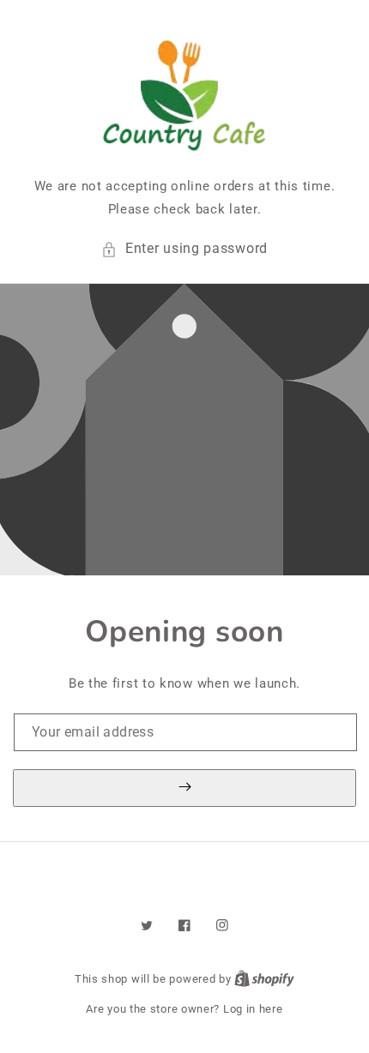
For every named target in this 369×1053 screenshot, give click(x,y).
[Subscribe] (184, 788)
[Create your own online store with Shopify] (264, 978)
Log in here (253, 1008)
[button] (184, 249)
